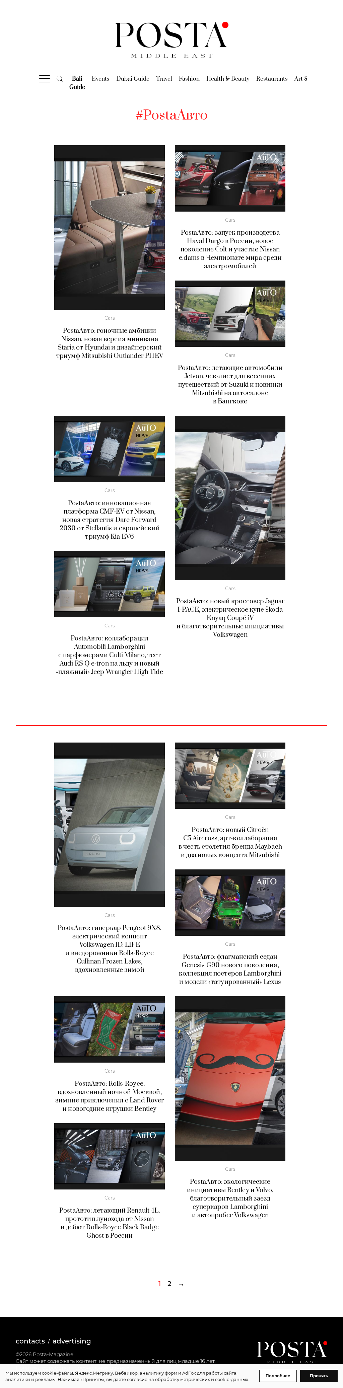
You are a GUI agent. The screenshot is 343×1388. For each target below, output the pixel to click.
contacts (30, 1341)
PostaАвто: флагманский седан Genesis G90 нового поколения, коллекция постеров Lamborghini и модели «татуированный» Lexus (230, 969)
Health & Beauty (228, 79)
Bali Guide (77, 83)
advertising (72, 1341)
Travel (164, 79)
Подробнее (278, 1375)
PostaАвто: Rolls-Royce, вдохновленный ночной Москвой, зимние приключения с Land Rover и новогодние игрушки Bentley (109, 1096)
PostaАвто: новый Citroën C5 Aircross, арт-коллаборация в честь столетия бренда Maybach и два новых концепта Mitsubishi (230, 842)
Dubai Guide (132, 79)
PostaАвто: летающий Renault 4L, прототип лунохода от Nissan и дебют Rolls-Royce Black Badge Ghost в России (109, 1223)
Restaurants (272, 79)
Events (101, 79)
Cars (110, 318)
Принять (319, 1375)
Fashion (189, 79)
